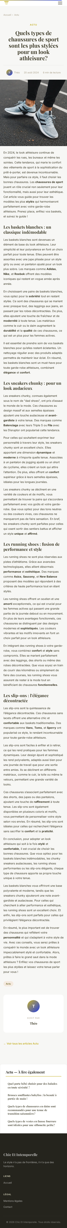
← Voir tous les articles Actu (20, 1043)
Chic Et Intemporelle (20, 1154)
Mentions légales (12, 1200)
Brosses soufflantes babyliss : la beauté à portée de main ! (32, 1096)
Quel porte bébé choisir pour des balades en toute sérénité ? (32, 1085)
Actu (16, 14)
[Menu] (60, 3)
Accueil (7, 14)
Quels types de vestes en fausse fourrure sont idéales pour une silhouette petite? (32, 1123)
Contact (7, 1206)
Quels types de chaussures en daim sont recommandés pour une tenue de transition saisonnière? (32, 1110)
